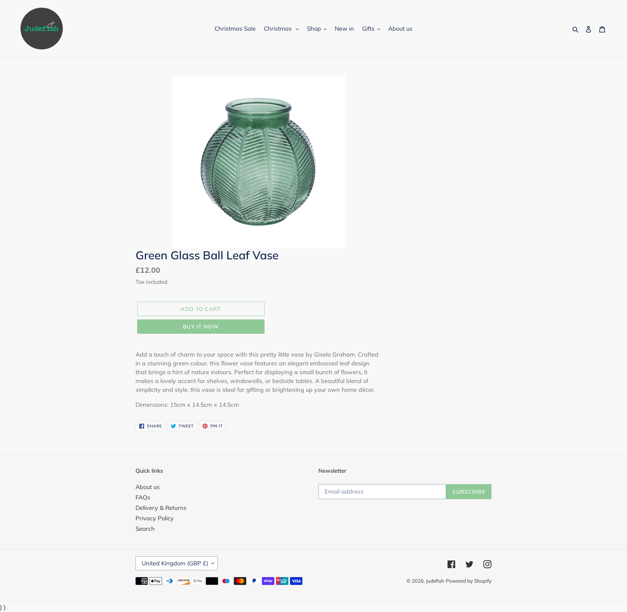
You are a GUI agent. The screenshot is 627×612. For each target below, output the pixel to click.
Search (145, 528)
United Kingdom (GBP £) (175, 563)
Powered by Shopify (468, 581)
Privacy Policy (155, 518)
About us (148, 487)
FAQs (143, 497)
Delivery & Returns (161, 508)
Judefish (435, 581)
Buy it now (201, 326)
